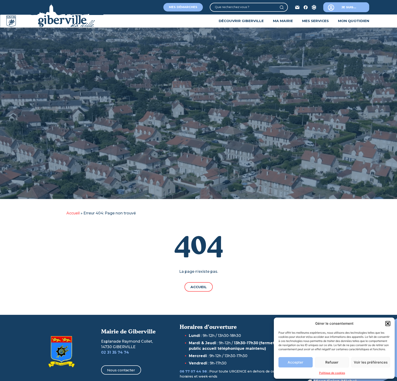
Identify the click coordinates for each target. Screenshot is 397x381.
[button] (388, 323)
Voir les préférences (371, 362)
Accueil (73, 213)
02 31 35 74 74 (115, 352)
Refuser (331, 362)
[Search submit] (283, 7)
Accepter (295, 362)
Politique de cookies (332, 373)
